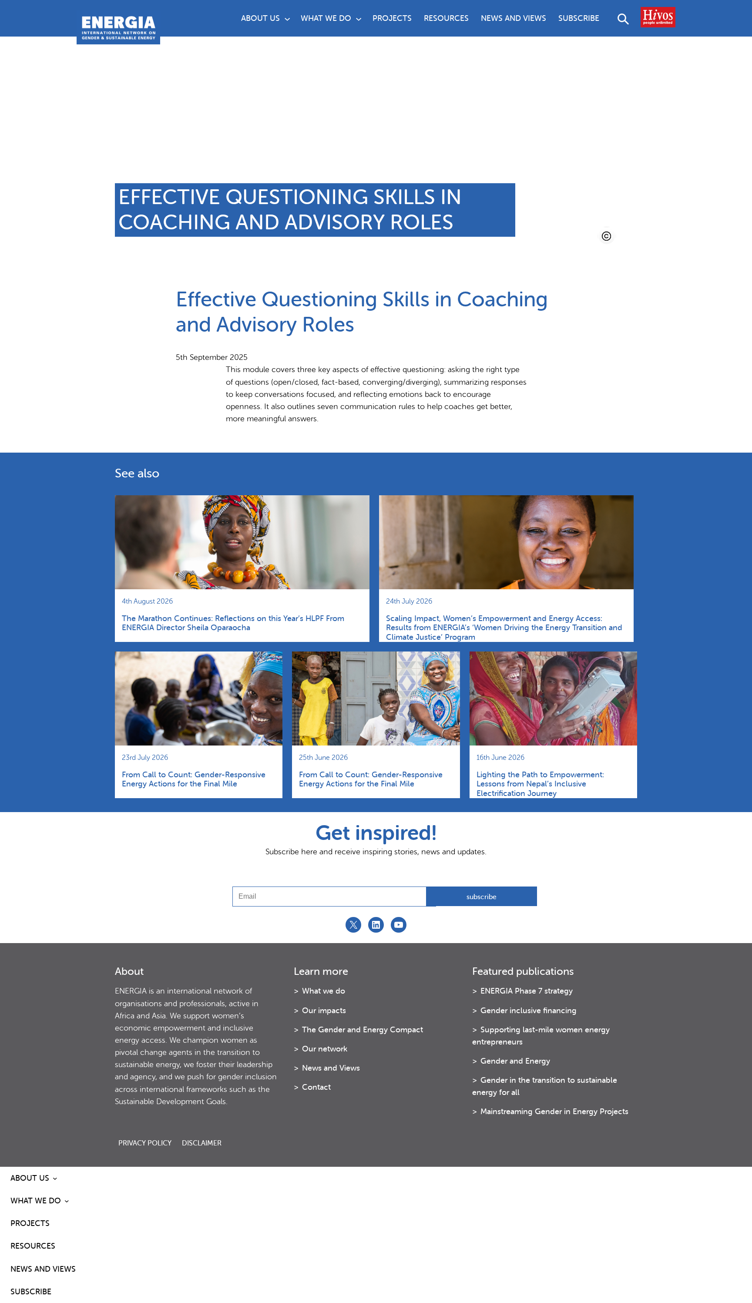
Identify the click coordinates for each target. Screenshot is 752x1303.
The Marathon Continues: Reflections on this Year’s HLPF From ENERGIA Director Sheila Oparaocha (233, 623)
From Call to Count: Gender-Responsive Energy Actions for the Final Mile (193, 779)
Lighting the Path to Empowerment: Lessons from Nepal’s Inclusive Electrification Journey (540, 783)
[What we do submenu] (359, 18)
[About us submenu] (287, 18)
